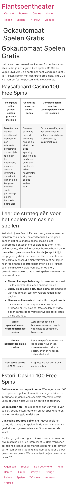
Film (60, 466)
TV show (34, 19)
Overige (49, 472)
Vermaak (9, 13)
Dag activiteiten (43, 466)
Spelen (21, 19)
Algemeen (10, 466)
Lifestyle (35, 472)
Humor (50, 13)
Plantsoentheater (28, 6)
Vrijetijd (49, 19)
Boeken (23, 13)
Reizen (8, 19)
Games (37, 13)
